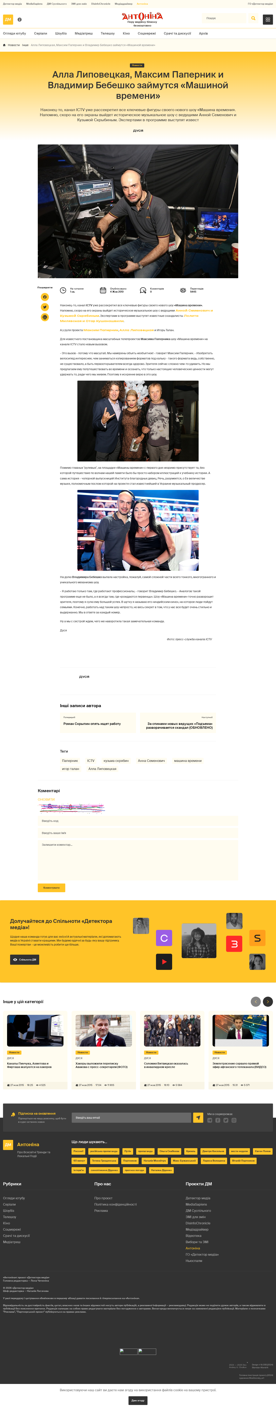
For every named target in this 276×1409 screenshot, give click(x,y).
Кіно (126, 33)
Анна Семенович (151, 761)
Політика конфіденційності (115, 1204)
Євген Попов (263, 1151)
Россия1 (78, 1151)
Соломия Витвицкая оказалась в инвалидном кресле (166, 1065)
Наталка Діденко (161, 1170)
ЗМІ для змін (79, 3)
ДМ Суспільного (57, 3)
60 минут (79, 1160)
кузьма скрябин (116, 761)
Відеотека (193, 1236)
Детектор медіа (12, 3)
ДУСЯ (138, 130)
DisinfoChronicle (100, 3)
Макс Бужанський (184, 1160)
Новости (14, 45)
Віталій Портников (243, 1160)
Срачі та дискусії (177, 33)
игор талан (70, 769)
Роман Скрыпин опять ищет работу (92, 724)
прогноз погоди (134, 1170)
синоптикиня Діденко (104, 1170)
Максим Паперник (100, 330)
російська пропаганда (103, 1151)
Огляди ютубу (14, 33)
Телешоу (108, 33)
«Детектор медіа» (23, 1288)
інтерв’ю (79, 1170)
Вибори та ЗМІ (197, 1242)
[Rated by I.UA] (129, 1351)
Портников (130, 1160)
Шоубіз (61, 33)
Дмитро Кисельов (213, 1151)
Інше (25, 45)
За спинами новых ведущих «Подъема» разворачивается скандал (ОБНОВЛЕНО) (179, 726)
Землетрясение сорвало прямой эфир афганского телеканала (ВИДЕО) (239, 1065)
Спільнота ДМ (27, 959)
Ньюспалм (194, 1261)
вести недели (239, 1151)
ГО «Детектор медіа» (260, 3)
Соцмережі (147, 33)
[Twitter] (45, 307)
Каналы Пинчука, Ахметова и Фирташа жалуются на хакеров (29, 1065)
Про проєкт (103, 1198)
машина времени (188, 761)
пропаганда (145, 1151)
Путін (127, 1151)
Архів (203, 33)
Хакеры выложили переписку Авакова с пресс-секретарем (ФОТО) (101, 1065)
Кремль (190, 1151)
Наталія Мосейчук (155, 1160)
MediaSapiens (34, 3)
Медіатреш (84, 33)
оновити (46, 799)
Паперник (70, 761)
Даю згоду (138, 1400)
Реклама (101, 1211)
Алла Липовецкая (136, 330)
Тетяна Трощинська (104, 1160)
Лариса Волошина (214, 1160)
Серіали (40, 33)
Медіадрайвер (123, 3)
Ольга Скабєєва (169, 1151)
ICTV (90, 761)
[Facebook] (45, 297)
